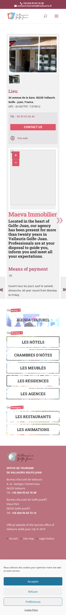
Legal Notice (46, 538)
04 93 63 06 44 (25, 116)
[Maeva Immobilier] (33, 72)
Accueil (13, 538)
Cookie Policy (31, 609)
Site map (28, 538)
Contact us (33, 127)
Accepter (33, 581)
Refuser (33, 591)
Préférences (33, 602)
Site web (22, 138)
